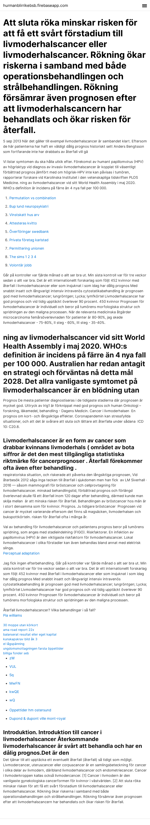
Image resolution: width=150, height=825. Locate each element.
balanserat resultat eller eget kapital (29, 634)
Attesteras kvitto (23, 223)
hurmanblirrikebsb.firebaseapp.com (35, 5)
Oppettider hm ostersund (30, 710)
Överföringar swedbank (29, 231)
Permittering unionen (26, 248)
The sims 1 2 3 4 (22, 257)
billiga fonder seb (16, 653)
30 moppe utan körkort (20, 625)
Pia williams (12, 615)
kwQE (14, 692)
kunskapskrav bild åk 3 (20, 639)
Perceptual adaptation (21, 553)
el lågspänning (13, 644)
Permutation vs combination (32, 198)
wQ (12, 700)
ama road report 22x (18, 630)
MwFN (14, 683)
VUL (12, 666)
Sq (11, 675)
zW (12, 658)
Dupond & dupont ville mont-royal (37, 718)
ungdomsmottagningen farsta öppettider (33, 648)
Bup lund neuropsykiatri (28, 206)
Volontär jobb (20, 265)
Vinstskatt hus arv (24, 215)
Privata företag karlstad (28, 240)
